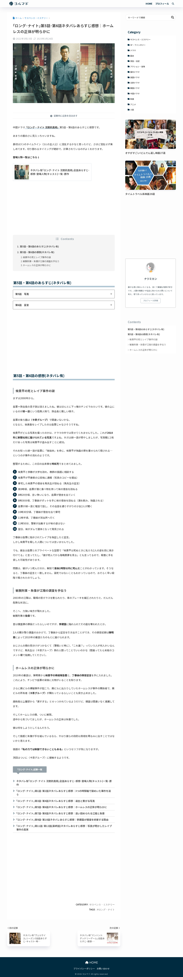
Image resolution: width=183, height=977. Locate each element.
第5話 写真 (22, 294)
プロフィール (162, 3)
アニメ (133, 104)
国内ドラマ (135, 72)
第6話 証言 (22, 305)
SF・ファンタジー (138, 45)
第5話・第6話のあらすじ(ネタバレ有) (39, 246)
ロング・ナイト (107, 909)
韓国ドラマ (135, 88)
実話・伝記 (135, 61)
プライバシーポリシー (84, 968)
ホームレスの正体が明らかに (37, 265)
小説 (132, 109)
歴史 (132, 55)
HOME (149, 3)
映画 (132, 99)
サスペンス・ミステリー (102, 904)
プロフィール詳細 (150, 300)
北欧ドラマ (135, 82)
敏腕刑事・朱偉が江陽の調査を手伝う (41, 261)
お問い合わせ (103, 968)
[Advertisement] (64, 212)
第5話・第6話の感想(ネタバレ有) (37, 252)
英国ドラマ (135, 77)
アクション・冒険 (137, 66)
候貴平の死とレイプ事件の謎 (37, 257)
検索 (172, 17)
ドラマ (133, 50)
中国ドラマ (135, 93)
